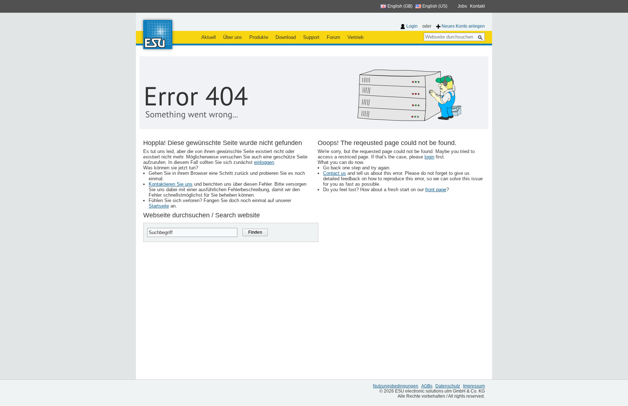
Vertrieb (355, 37)
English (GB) (399, 6)
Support (311, 37)
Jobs (462, 6)
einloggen (264, 162)
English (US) (434, 6)
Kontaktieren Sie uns (171, 184)
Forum (333, 37)
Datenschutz (447, 386)
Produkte (258, 37)
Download (285, 37)
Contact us (334, 173)
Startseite (159, 206)
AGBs (426, 386)
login (429, 157)
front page (435, 189)
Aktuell (208, 37)
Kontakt (477, 6)
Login (412, 26)
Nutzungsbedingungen (395, 386)
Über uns (232, 37)
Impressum (474, 386)
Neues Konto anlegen (463, 26)
